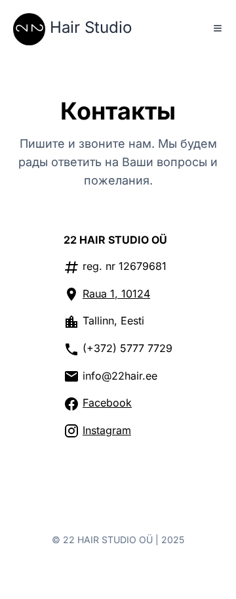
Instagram (107, 430)
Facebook (107, 402)
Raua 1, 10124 (116, 293)
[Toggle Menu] (217, 28)
